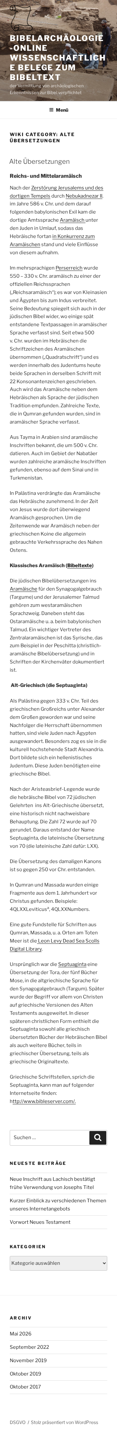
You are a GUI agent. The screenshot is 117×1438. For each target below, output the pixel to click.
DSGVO (18, 1422)
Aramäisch (72, 220)
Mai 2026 (21, 1334)
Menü (62, 110)
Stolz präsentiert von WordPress (64, 1422)
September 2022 (29, 1347)
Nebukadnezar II (84, 196)
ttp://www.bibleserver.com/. (44, 1101)
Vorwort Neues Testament (40, 1222)
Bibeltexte (79, 565)
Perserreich (69, 268)
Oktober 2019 (25, 1374)
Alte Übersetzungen (39, 161)
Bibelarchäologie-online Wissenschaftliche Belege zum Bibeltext (58, 58)
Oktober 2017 (25, 1387)
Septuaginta (72, 964)
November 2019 (28, 1360)
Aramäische (23, 589)
